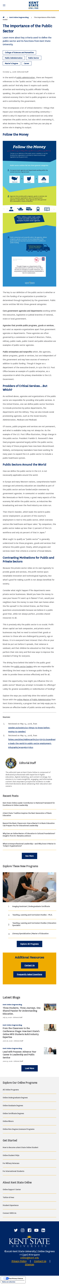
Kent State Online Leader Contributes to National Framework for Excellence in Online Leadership (29, 804)
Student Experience (11, 1205)
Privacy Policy (19, 1261)
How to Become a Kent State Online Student (20, 1147)
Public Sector (33, 58)
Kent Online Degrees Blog (19, 17)
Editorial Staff (22, 72)
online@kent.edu (29, 1258)
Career (26, 63)
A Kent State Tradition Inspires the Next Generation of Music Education (27, 814)
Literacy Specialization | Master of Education (30, 933)
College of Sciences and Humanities (19, 52)
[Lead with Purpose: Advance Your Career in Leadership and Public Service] (50, 1050)
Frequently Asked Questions (29, 974)
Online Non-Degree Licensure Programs (18, 1129)
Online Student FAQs (11, 1155)
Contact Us (30, 965)
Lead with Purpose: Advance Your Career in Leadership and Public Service (19, 1054)
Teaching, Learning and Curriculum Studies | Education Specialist (34, 924)
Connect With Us (9, 1213)
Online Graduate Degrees (13, 1105)
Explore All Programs (29, 944)
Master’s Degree (11, 63)
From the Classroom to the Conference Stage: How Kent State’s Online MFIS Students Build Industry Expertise (21, 1033)
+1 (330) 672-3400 (29, 1254)
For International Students (13, 1171)
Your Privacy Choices (16, 1278)
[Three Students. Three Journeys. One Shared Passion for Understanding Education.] (50, 1007)
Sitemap (29, 1264)
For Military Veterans (11, 1163)
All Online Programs (11, 1090)
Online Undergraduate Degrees (15, 1097)
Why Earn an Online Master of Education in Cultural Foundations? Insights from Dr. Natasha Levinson (29, 834)
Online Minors (8, 1121)
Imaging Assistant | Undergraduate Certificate (31, 906)
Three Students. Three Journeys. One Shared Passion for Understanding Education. (21, 1010)
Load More (29, 1068)
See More (29, 856)
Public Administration (14, 58)
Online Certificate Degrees (13, 1113)
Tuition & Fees (8, 1197)
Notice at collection (8, 1282)
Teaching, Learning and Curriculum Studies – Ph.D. (32, 915)
